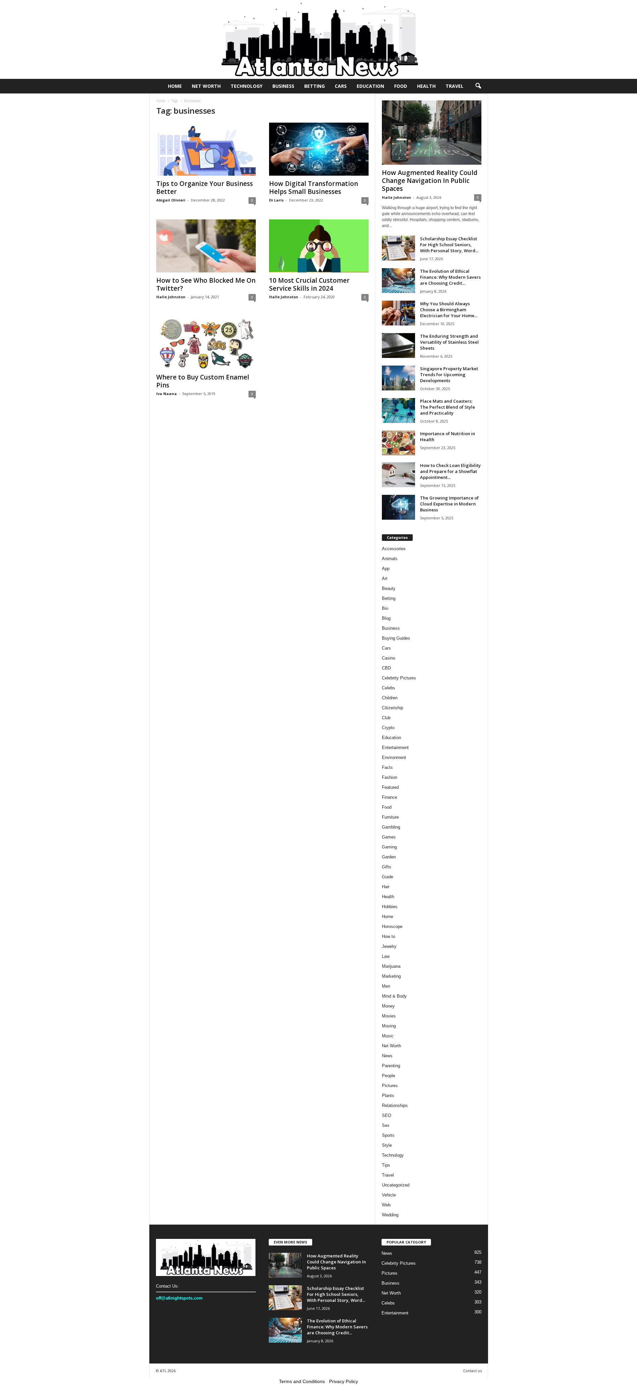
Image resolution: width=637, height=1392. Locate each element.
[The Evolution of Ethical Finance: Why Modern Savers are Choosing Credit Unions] (398, 280)
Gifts (386, 866)
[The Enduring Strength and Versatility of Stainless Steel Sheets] (398, 345)
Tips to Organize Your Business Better (204, 187)
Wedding (390, 1214)
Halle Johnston (170, 296)
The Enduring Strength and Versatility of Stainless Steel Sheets (449, 342)
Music (387, 1035)
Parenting (391, 1065)
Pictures (390, 1085)
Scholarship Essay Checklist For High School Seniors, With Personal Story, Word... (449, 245)
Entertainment (395, 747)
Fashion (389, 777)
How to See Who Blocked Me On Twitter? (205, 284)
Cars (341, 86)
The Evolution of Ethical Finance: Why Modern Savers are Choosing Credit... (450, 277)
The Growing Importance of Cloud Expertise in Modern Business (449, 504)
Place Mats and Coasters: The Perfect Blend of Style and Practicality (447, 407)
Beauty (388, 588)
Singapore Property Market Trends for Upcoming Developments (449, 374)
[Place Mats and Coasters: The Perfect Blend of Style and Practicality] (398, 410)
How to (388, 936)
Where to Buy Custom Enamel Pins (202, 381)
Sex (385, 1125)
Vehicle (389, 1194)
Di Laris (276, 200)
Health (426, 86)
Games (389, 837)
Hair (385, 886)
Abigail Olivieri (170, 200)
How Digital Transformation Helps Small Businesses (313, 187)
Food (400, 86)
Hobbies (389, 906)
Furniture (390, 817)
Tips (386, 1165)
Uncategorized (395, 1185)
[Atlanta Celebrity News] (318, 39)
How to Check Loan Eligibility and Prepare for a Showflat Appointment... (450, 471)
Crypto (388, 727)
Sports (388, 1135)
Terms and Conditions (302, 1381)
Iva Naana (166, 393)
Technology (246, 86)
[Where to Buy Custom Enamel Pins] (206, 342)
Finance (389, 797)
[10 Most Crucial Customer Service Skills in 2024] (319, 245)
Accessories (394, 548)
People (388, 1075)
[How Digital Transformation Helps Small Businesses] (319, 149)
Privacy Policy (343, 1381)
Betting (314, 86)
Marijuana (391, 966)
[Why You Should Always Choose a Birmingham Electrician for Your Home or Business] (398, 313)
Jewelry (389, 946)
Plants (388, 1095)
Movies (389, 1016)
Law (385, 956)
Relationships (395, 1105)
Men (386, 986)
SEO (386, 1115)
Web (386, 1204)
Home (175, 86)
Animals (389, 558)
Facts (387, 767)
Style (387, 1145)
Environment (394, 757)
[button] (478, 86)
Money (388, 1006)
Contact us (472, 1370)
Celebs (388, 687)
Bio (385, 608)
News (387, 1055)
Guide (387, 876)
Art (385, 578)
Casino (388, 658)
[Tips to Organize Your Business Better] (206, 149)
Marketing (391, 976)
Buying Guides (396, 638)
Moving (389, 1025)
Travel (454, 86)
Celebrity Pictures (399, 677)
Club (386, 717)
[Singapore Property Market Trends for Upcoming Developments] (398, 378)
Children (389, 697)
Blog (386, 618)
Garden (389, 856)
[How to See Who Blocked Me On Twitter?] (206, 245)
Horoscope (392, 926)
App (385, 568)
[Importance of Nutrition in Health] (398, 443)
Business (283, 86)
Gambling (391, 827)
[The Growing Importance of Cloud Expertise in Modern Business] (398, 507)
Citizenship (392, 707)
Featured (390, 787)
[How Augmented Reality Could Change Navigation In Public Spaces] (431, 132)
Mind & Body (394, 996)
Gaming (389, 846)
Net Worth (206, 86)
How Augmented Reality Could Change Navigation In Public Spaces (429, 180)
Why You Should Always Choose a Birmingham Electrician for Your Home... (448, 310)
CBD (386, 668)
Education (370, 86)
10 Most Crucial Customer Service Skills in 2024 (309, 284)
